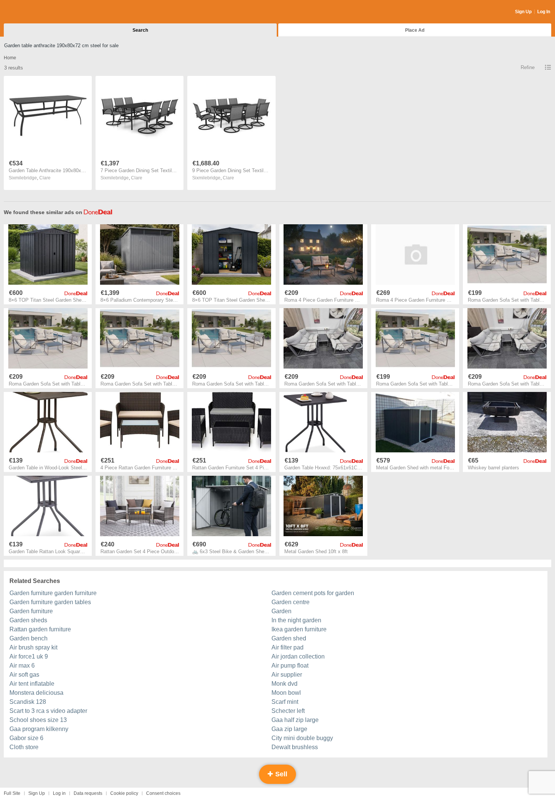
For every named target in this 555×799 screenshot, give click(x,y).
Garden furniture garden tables (50, 602)
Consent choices (163, 793)
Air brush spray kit (33, 647)
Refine (528, 67)
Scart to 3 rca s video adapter (48, 711)
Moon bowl (286, 692)
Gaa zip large (289, 729)
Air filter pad (287, 647)
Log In (543, 11)
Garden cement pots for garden (312, 593)
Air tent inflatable (31, 683)
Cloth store (24, 747)
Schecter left (288, 711)
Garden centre (290, 602)
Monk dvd (284, 683)
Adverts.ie (33, 12)
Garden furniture (31, 611)
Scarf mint (284, 702)
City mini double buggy (302, 738)
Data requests (88, 793)
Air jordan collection (298, 656)
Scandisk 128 (27, 702)
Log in (59, 793)
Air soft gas (24, 674)
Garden (281, 611)
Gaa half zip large (295, 720)
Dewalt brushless (294, 747)
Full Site (12, 793)
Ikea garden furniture (299, 629)
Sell (280, 774)
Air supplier (286, 674)
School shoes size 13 (38, 720)
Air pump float (289, 665)
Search (140, 30)
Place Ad (414, 30)
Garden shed (288, 638)
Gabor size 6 (26, 738)
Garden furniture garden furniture (53, 593)
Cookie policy (124, 793)
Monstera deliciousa (36, 692)
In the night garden (296, 620)
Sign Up (523, 11)
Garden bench (28, 638)
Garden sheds (28, 620)
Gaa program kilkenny (38, 729)
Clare (45, 177)
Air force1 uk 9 (28, 656)
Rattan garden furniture (40, 629)
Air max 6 (22, 665)
